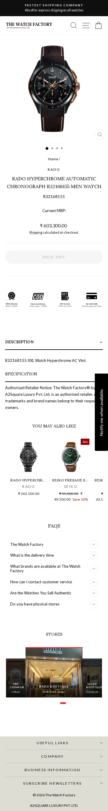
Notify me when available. (101, 412)
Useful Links (53, 743)
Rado (54, 169)
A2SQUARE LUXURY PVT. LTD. (54, 805)
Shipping (35, 232)
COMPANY (52, 756)
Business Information (53, 770)
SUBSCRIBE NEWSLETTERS (52, 783)
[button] (54, 342)
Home (53, 159)
